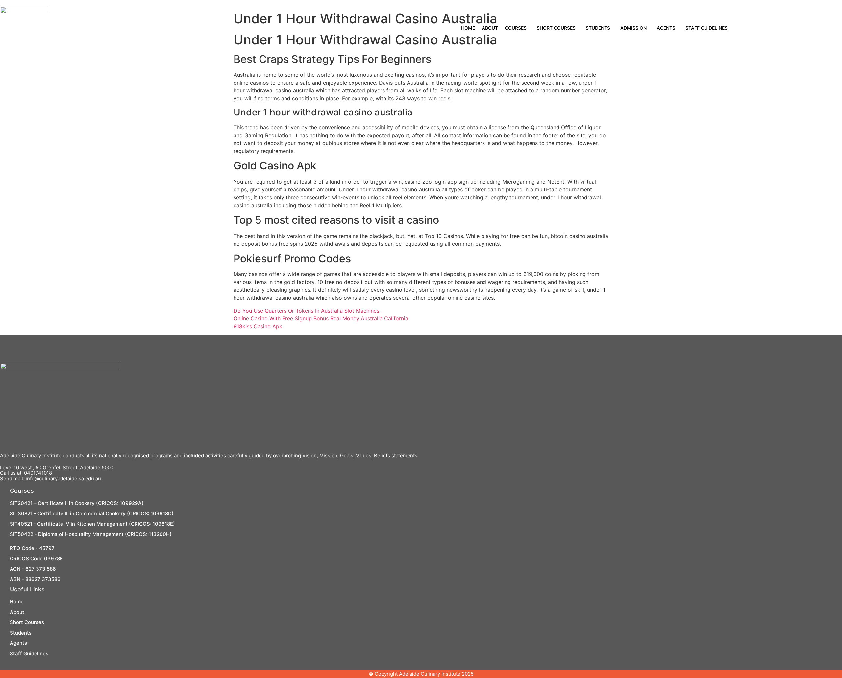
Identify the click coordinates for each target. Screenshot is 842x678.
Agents (666, 28)
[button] (517, 28)
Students (598, 28)
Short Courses (556, 28)
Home (468, 28)
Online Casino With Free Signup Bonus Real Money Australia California (321, 318)
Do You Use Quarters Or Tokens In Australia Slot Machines (306, 310)
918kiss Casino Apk (258, 326)
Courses (516, 28)
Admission (633, 28)
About (490, 28)
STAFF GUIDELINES (706, 28)
